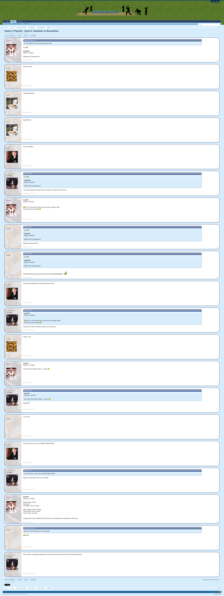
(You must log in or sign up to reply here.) (211, 579)
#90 (217, 302)
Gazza (24, 85)
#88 (217, 246)
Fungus (24, 165)
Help (211, 592)
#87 (217, 219)
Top (217, 592)
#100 (217, 573)
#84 (217, 139)
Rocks (24, 277)
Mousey (21, 33)
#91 (217, 330)
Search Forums (7, 23)
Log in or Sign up (215, 1)
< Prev (11, 35)
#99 (217, 546)
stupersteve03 (26, 193)
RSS (219, 592)
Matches (12, 33)
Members (20, 21)
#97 (217, 489)
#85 (217, 165)
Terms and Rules (217, 594)
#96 (217, 462)
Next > (34, 35)
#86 (217, 193)
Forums (13, 21)
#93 (217, 382)
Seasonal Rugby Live (17, 23)
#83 (217, 112)
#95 (217, 435)
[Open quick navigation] (218, 27)
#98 (217, 521)
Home (7, 21)
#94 (217, 409)
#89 (217, 277)
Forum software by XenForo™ (15, 594)
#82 (217, 85)
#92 (217, 355)
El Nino (24, 112)
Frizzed (24, 246)
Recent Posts (26, 23)
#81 (217, 59)
